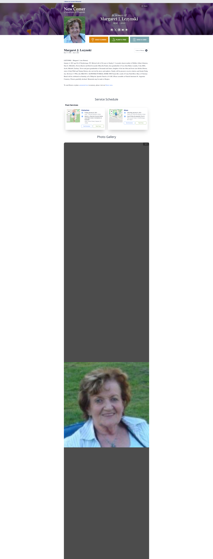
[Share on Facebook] (111, 29)
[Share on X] (115, 29)
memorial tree (84, 85)
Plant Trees (98, 126)
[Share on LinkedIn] (119, 29)
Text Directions (86, 126)
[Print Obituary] (126, 29)
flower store (109, 85)
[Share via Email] (122, 29)
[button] (73, 114)
